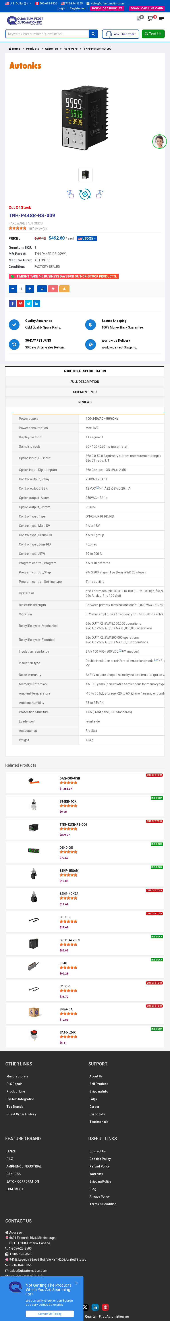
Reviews (84, 402)
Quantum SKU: (20, 248)
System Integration (20, 1099)
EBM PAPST (14, 1189)
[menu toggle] (161, 20)
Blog (92, 1189)
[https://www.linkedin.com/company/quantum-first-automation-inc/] (95, 1307)
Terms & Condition (102, 1204)
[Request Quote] (139, 20)
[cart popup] (150, 20)
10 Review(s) (37, 228)
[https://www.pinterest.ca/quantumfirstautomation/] (105, 1307)
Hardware (70, 48)
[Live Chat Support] (159, 141)
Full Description (84, 382)
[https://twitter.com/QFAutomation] (85, 1307)
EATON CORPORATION (22, 1181)
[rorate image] (70, 194)
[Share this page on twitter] (28, 303)
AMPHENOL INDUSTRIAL (23, 1166)
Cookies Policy (100, 1159)
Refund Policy (99, 1166)
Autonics (51, 48)
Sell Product (98, 1084)
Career (94, 1106)
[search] (93, 34)
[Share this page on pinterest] (20, 303)
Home (15, 48)
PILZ (9, 1159)
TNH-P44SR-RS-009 (97, 48)
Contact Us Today (49, 1313)
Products (32, 48)
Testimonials (98, 1122)
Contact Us (97, 1151)
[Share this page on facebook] (12, 303)
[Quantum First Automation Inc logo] (25, 20)
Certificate (97, 1114)
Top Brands (14, 1106)
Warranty (96, 1174)
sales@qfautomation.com (108, 3)
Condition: (17, 267)
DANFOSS (13, 1174)
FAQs (93, 1099)
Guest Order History (21, 1114)
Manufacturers (17, 1076)
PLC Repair (14, 1084)
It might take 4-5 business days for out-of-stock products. (66, 276)
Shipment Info (85, 392)
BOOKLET (107, 8)
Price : (14, 238)
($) (18, 3)
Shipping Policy (100, 1181)
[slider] (17, 228)
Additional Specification (85, 371)
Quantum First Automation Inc (107, 1316)
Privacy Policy (99, 1196)
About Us (96, 1076)
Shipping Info (98, 1091)
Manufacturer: (20, 260)
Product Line (15, 1091)
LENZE (11, 1151)
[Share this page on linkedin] (36, 303)
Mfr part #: (17, 254)
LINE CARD (147, 8)
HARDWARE (17, 223)
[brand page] (25, 65)
